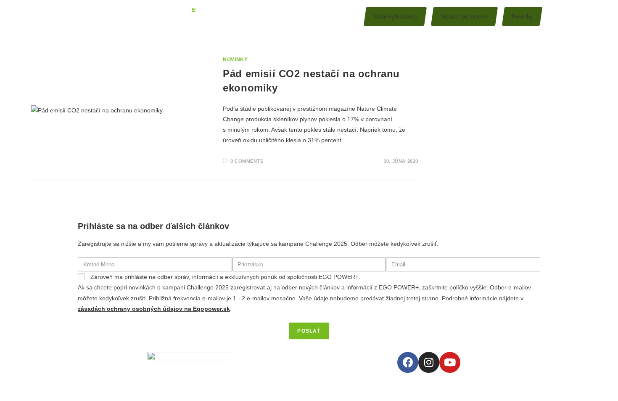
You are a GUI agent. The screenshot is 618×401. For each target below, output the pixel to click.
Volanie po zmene (464, 16)
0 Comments (247, 161)
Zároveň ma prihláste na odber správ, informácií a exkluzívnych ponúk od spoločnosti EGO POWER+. (225, 276)
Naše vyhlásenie (395, 16)
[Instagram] (428, 362)
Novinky (522, 16)
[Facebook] (407, 362)
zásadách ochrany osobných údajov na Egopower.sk (154, 308)
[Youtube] (449, 362)
